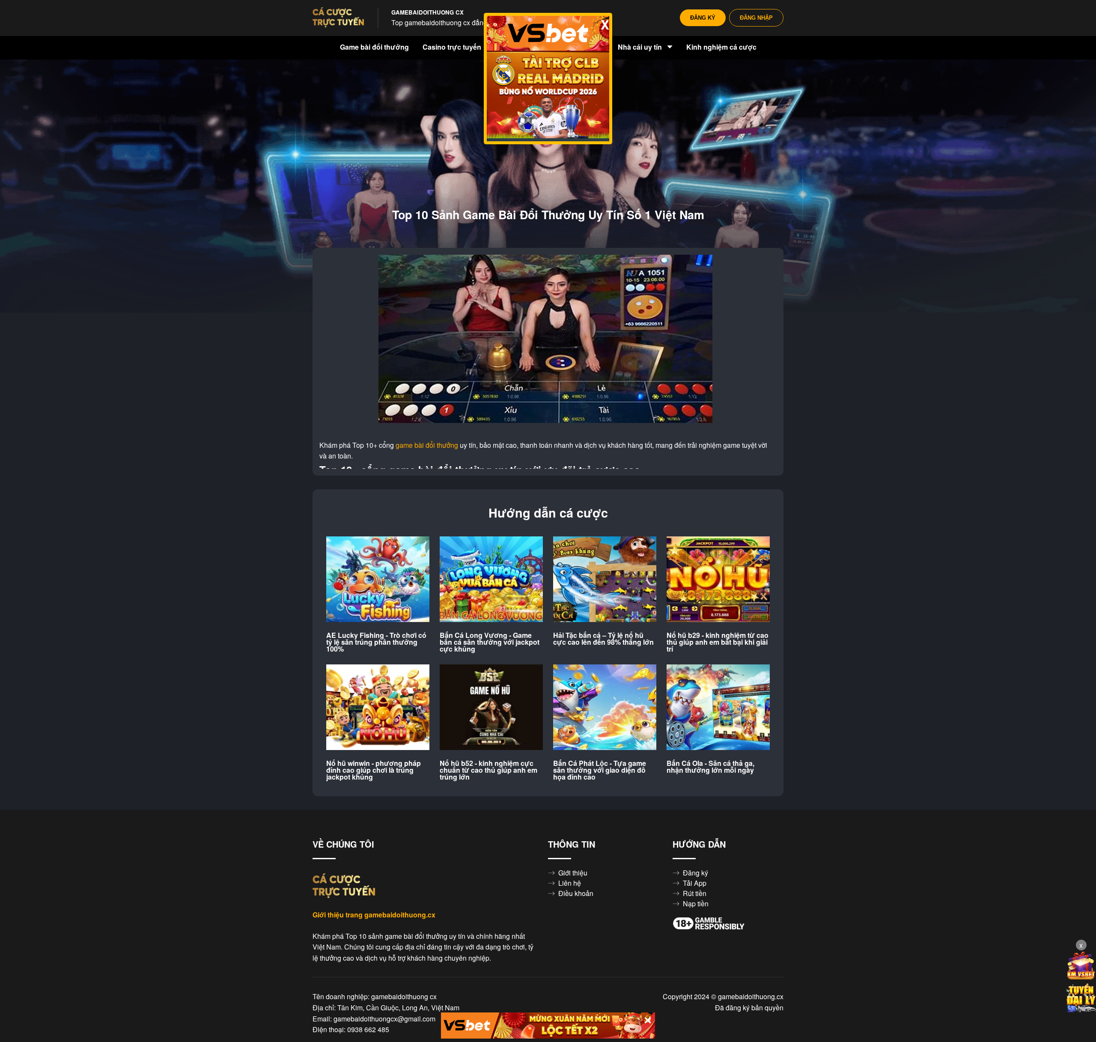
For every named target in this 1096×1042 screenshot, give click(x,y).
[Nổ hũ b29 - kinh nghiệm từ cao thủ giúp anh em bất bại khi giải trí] (718, 579)
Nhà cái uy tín (641, 47)
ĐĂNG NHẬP (756, 18)
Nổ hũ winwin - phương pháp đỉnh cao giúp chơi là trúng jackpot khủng (373, 770)
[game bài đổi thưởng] (338, 18)
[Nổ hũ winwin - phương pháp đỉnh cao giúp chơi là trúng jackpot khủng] (377, 707)
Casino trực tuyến (453, 47)
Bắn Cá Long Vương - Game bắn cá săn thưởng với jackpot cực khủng (489, 642)
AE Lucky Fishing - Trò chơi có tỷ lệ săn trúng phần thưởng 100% (376, 642)
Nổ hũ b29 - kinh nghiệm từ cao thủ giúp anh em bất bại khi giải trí (717, 642)
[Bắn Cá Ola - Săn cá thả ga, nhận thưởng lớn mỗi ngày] (718, 707)
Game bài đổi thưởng (374, 47)
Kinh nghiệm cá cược (721, 47)
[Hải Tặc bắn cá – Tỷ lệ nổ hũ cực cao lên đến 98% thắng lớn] (604, 579)
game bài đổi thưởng (427, 445)
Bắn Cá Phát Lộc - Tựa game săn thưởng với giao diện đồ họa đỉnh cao (599, 770)
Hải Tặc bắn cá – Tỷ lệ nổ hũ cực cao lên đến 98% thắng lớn (603, 639)
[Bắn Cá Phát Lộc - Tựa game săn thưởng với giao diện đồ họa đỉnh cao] (604, 707)
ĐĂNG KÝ (702, 18)
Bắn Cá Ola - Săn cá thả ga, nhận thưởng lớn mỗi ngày (710, 767)
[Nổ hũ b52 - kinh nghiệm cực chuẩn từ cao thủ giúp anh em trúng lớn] (491, 707)
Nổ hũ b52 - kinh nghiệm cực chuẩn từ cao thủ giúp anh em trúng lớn (488, 770)
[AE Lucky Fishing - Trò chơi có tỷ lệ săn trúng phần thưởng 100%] (377, 579)
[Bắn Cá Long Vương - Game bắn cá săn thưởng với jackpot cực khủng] (491, 579)
